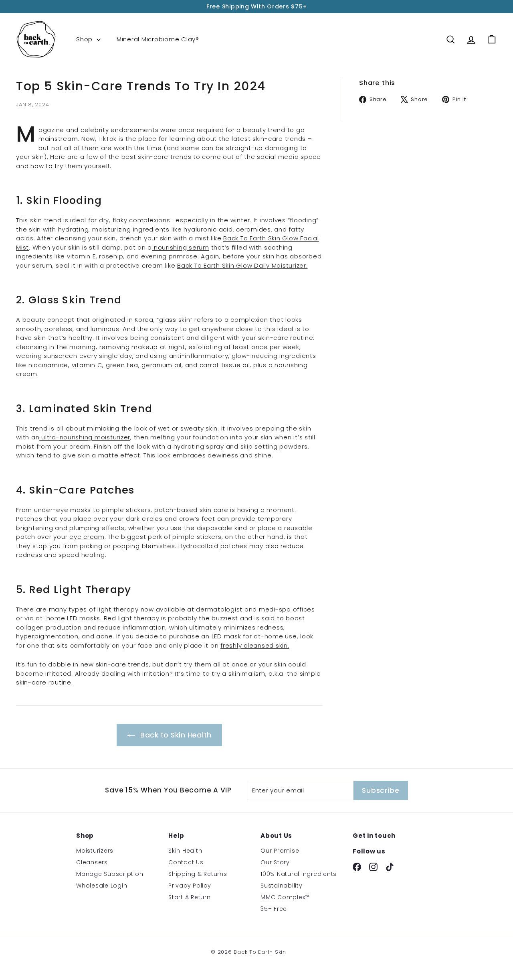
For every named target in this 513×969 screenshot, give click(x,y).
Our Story (275, 862)
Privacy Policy (189, 886)
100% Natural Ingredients (299, 874)
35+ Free (274, 909)
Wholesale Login (101, 886)
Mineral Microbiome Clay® (158, 39)
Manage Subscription (109, 874)
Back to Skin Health (175, 735)
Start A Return (189, 897)
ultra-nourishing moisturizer (84, 437)
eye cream (87, 536)
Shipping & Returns (197, 874)
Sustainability (282, 886)
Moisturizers (94, 851)
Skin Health (185, 851)
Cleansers (92, 862)
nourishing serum (180, 247)
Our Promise (280, 851)
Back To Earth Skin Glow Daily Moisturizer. (242, 265)
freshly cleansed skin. (254, 645)
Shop (85, 39)
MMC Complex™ (285, 897)
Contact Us (186, 862)
